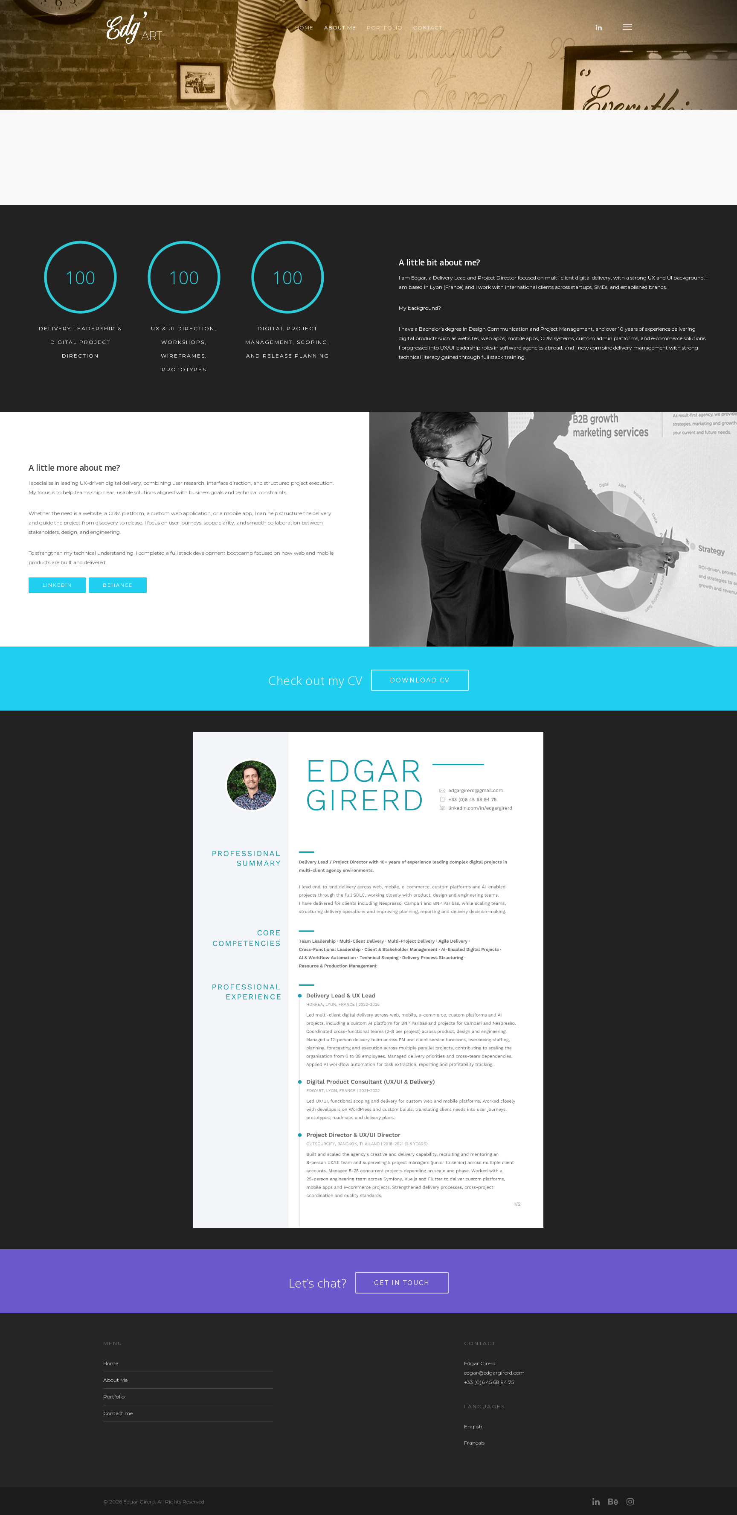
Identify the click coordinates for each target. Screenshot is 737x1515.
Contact (427, 27)
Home (304, 27)
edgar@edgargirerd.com (494, 1372)
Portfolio (385, 27)
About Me (340, 27)
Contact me (118, 1413)
